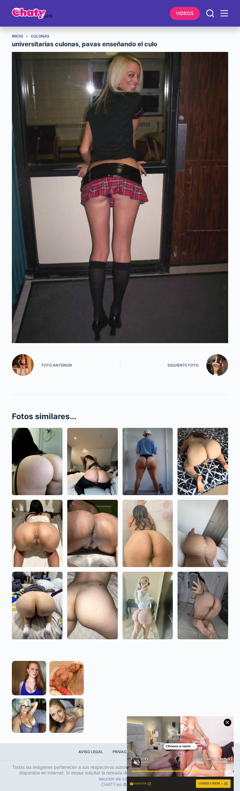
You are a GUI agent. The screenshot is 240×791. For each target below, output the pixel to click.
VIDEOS (185, 13)
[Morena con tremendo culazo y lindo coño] (92, 533)
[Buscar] (210, 13)
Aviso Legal (90, 751)
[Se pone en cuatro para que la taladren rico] (203, 461)
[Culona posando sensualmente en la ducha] (147, 533)
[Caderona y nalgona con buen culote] (147, 461)
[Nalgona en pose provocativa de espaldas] (203, 533)
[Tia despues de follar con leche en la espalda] (92, 605)
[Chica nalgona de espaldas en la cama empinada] (37, 605)
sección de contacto (119, 778)
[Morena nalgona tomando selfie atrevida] (203, 605)
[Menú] (224, 13)
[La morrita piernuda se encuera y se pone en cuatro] (37, 533)
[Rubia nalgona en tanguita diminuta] (147, 605)
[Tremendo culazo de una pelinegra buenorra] (37, 461)
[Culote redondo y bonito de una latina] (92, 461)
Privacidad (124, 751)
